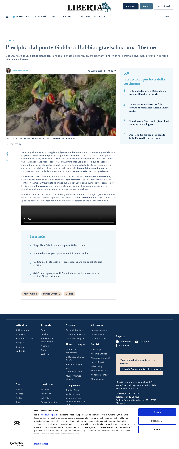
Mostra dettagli (41, 444)
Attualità (41, 16)
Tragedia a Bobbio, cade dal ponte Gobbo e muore (60, 245)
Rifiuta (157, 429)
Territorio (83, 16)
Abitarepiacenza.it (100, 375)
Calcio (19, 389)
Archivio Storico (99, 353)
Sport (54, 16)
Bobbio (69, 294)
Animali (45, 346)
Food (43, 330)
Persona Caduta (51, 294)
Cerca (166, 16)
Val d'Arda (46, 393)
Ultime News (23, 16)
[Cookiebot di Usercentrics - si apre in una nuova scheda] (17, 444)
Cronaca (20, 334)
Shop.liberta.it (98, 379)
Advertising (96, 366)
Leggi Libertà (163, 6)
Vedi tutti (20, 351)
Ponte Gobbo (30, 294)
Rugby (19, 402)
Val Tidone (46, 398)
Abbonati (130, 6)
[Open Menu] (7, 17)
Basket (19, 393)
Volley (19, 398)
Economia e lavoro (25, 338)
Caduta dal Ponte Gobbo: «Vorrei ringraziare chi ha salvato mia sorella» (67, 263)
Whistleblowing (74, 394)
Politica (20, 342)
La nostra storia (99, 330)
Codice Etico (72, 390)
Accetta (157, 412)
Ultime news (22, 330)
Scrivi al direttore (75, 330)
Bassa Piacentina (49, 402)
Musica (44, 334)
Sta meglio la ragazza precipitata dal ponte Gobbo (60, 253)
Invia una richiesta (75, 334)
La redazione (97, 334)
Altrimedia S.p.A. (74, 364)
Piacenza (45, 389)
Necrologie (101, 16)
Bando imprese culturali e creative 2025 (75, 401)
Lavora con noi (98, 338)
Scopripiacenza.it (100, 370)
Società (20, 347)
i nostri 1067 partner (49, 415)
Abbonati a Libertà (100, 358)
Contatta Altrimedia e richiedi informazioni (141, 369)
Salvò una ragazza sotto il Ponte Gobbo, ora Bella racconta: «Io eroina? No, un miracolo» (67, 275)
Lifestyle (67, 16)
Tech (43, 350)
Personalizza (156, 421)
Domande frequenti (76, 338)
